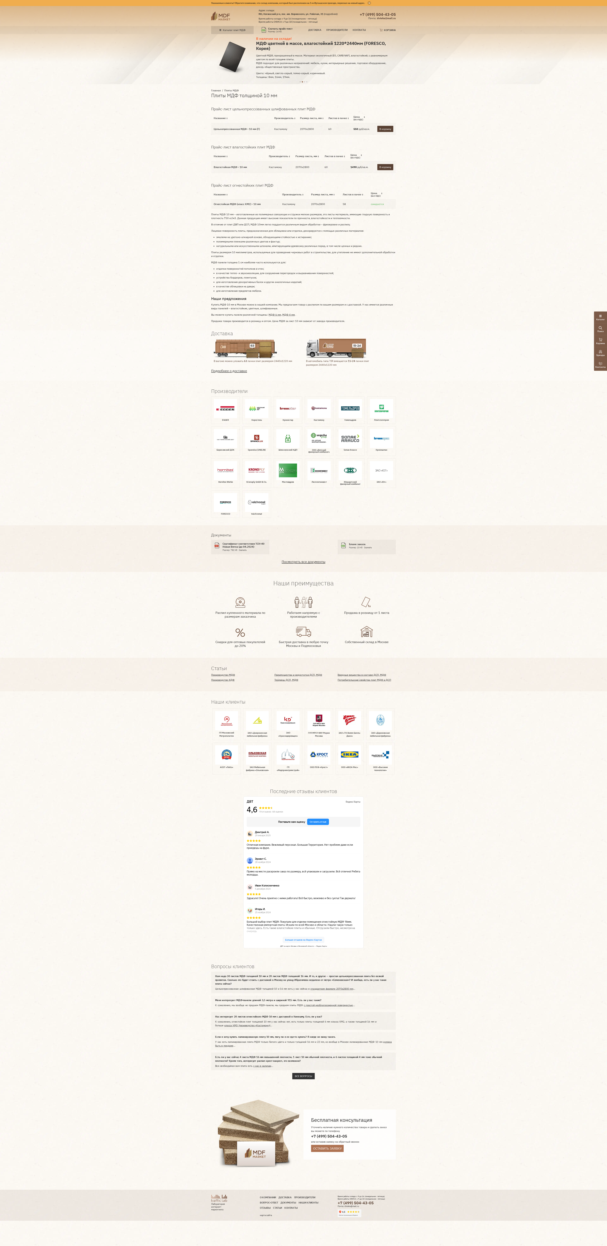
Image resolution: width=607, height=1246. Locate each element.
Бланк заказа (357, 544)
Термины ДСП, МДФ (286, 679)
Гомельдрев (350, 420)
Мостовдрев (288, 482)
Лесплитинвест (319, 482)
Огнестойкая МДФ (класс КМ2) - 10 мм (237, 204)
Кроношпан (381, 450)
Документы (288, 1202)
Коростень (256, 420)
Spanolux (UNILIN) (257, 450)
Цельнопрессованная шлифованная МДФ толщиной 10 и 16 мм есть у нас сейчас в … (285, 988)
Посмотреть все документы (303, 562)
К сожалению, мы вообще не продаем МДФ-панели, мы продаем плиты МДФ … (285, 1005)
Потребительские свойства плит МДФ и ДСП (364, 679)
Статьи (277, 1207)
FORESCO (225, 514)
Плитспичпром (381, 420)
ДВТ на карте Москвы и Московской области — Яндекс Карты (303, 946)
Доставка (314, 30)
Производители (336, 30)
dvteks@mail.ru (386, 18)
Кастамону (319, 420)
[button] (300, 82)
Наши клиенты (308, 1202)
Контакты (359, 30)
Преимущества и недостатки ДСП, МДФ (298, 674)
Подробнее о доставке (229, 371)
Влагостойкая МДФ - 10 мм (230, 167)
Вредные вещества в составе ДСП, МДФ (362, 674)
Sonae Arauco (350, 450)
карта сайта (266, 1215)
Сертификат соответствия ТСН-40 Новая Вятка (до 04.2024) (243, 545)
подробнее (331, 13)
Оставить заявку (327, 1148)
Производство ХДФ (223, 679)
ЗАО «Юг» (381, 482)
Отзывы (265, 1207)
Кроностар (288, 420)
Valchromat (256, 514)
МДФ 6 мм (275, 314)
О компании (268, 1197)
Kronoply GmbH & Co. (256, 482)
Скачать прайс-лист (280, 28)
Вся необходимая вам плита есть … (244, 1065)
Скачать (243, 550)
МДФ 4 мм (288, 314)
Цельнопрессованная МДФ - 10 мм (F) (237, 129)
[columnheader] (241, 118)
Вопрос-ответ (269, 1202)
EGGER (225, 420)
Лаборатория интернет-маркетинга (218, 1207)
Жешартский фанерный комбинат (350, 483)
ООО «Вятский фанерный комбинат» (319, 451)
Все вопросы (303, 1076)
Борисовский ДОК (225, 450)
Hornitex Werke (225, 482)
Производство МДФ (223, 674)
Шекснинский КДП (288, 450)
